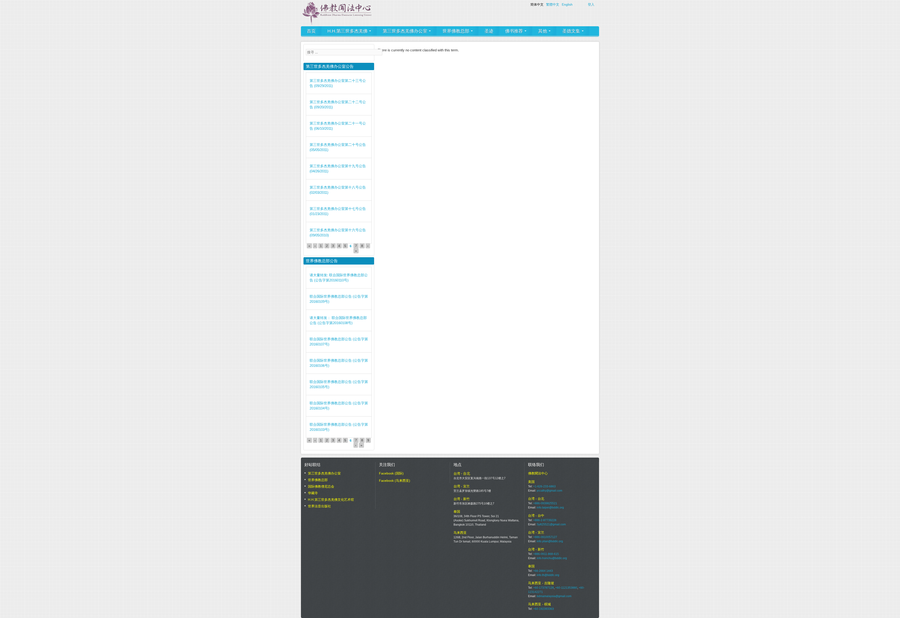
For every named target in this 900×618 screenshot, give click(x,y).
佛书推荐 (514, 31)
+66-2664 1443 (543, 571)
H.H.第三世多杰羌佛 (348, 31)
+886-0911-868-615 (546, 554)
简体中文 (537, 4)
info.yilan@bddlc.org (550, 541)
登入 (591, 4)
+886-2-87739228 (544, 520)
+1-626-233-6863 (544, 486)
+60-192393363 (543, 608)
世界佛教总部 (456, 31)
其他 (543, 31)
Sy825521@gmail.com (551, 524)
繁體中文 (552, 4)
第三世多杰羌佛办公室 (405, 31)
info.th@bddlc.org (548, 575)
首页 (311, 31)
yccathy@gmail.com (549, 490)
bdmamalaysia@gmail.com (554, 596)
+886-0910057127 (545, 537)
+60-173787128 (543, 587)
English (567, 4)
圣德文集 (571, 31)
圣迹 (488, 31)
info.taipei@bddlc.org (550, 507)
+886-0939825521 (545, 503)
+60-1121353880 (566, 587)
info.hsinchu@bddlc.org (552, 558)
